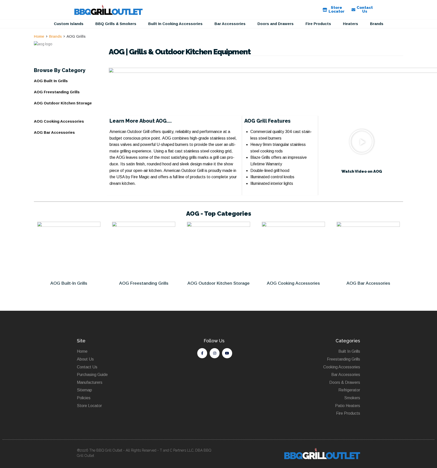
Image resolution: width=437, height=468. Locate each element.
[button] (68, 23)
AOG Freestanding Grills (143, 283)
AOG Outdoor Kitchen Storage (218, 283)
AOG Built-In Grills (68, 283)
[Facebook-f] (202, 353)
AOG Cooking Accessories (293, 283)
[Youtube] (227, 353)
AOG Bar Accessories (368, 283)
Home (39, 36)
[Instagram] (215, 353)
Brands (55, 36)
